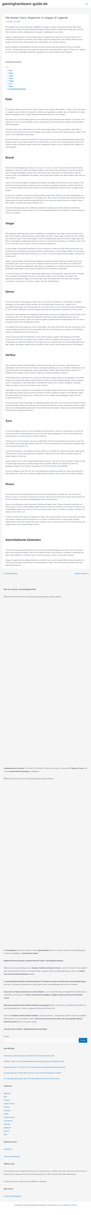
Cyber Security (9, 1103)
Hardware (7, 1110)
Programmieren (9, 1117)
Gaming (9, 21)
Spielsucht (7, 1128)
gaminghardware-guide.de (25, 4)
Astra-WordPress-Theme (68, 1205)
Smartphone (8, 1121)
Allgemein (7, 1093)
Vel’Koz (11, 81)
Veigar (11, 76)
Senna (11, 78)
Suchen (6, 1036)
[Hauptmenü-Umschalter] (86, 4)
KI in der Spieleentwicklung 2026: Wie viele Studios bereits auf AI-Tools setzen (32, 1078)
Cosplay (7, 1100)
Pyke (10, 70)
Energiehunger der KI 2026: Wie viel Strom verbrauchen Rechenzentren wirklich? (33, 1073)
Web (5, 1134)
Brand (11, 73)
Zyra (10, 83)
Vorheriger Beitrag (9, 573)
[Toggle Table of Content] (7, 68)
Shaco (11, 86)
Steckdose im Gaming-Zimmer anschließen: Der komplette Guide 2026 (29, 1056)
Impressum (8, 1149)
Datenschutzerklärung (12, 1156)
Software (7, 1124)
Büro (5, 1097)
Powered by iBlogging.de (12, 1196)
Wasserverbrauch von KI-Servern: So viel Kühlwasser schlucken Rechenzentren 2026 (34, 1067)
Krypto (6, 1114)
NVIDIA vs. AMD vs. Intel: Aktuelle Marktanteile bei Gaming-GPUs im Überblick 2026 (34, 1061)
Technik (6, 1131)
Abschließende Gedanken (17, 89)
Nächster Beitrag (82, 573)
